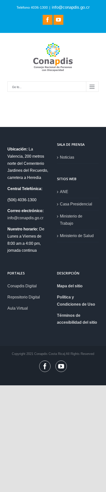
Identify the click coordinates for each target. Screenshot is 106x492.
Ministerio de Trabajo (71, 219)
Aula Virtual (17, 308)
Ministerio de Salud (77, 236)
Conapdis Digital (22, 286)
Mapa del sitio (70, 286)
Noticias (67, 157)
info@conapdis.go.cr (71, 7)
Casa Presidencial (76, 204)
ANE (64, 192)
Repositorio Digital (23, 297)
